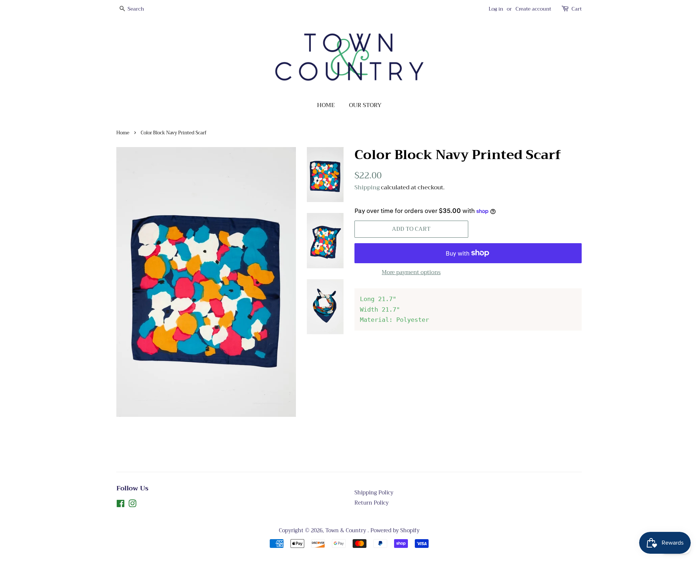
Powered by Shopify (395, 530)
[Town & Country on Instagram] (132, 505)
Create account (533, 8)
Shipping (367, 187)
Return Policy (371, 502)
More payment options (411, 272)
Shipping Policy (373, 492)
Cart (576, 9)
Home (326, 105)
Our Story (365, 105)
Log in (496, 8)
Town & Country (346, 530)
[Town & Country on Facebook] (120, 505)
